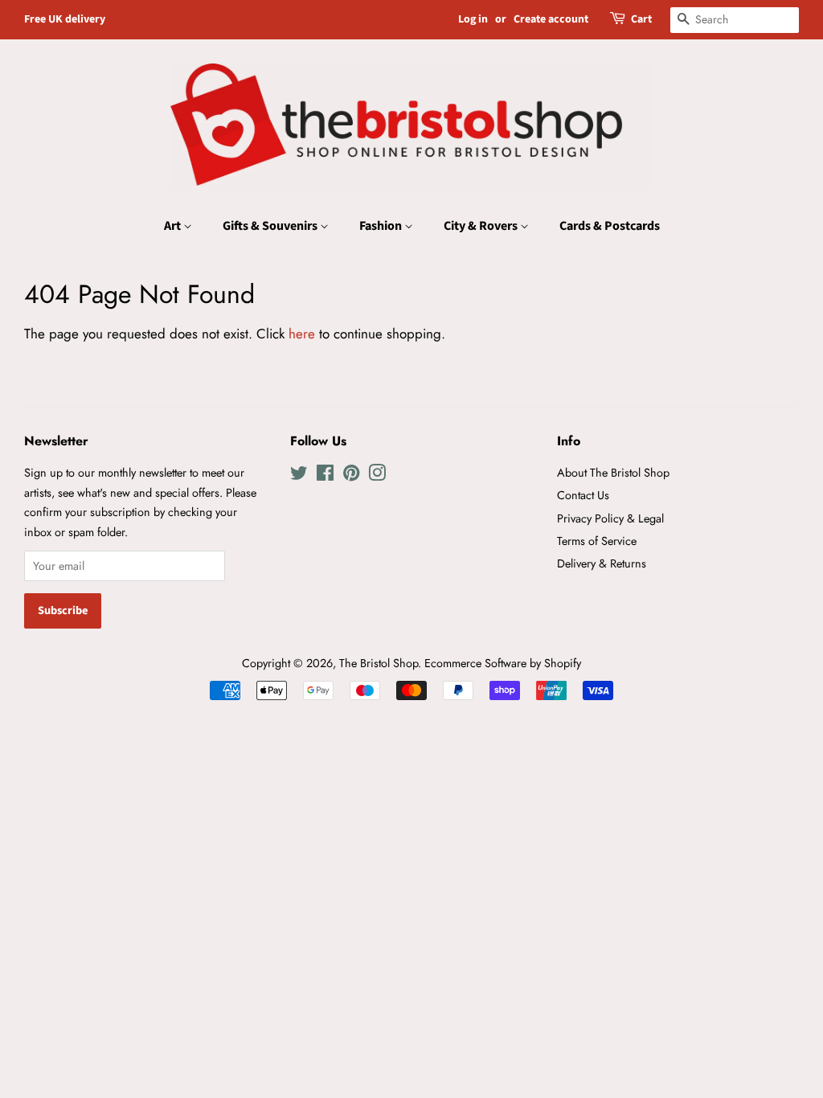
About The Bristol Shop (613, 473)
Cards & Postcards (609, 226)
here (302, 333)
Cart (641, 19)
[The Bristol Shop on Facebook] (325, 476)
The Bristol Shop (378, 663)
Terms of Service (597, 541)
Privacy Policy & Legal (610, 518)
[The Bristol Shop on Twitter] (299, 476)
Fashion (381, 226)
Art (173, 226)
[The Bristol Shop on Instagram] (377, 476)
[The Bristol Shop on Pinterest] (351, 476)
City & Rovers (482, 226)
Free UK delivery (64, 19)
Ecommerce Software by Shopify (502, 663)
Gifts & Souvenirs (271, 226)
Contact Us (583, 495)
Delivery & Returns (601, 563)
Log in (473, 19)
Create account (551, 19)
